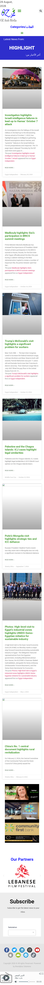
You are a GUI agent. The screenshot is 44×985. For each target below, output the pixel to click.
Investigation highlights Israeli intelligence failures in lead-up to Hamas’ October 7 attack (21, 120)
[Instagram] (29, 950)
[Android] (18, 955)
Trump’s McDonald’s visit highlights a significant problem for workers (19, 344)
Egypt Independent (25, 273)
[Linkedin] (22, 950)
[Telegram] (25, 955)
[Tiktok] (33, 955)
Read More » (9, 168)
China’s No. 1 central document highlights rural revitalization (19, 749)
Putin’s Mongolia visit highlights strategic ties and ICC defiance (21, 538)
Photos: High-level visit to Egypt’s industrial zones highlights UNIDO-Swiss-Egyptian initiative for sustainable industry (19, 633)
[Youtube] (37, 950)
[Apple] (10, 955)
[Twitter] (14, 950)
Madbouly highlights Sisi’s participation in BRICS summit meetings (20, 235)
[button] (19, 11)
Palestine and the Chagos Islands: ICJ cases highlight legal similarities (20, 449)
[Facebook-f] (6, 950)
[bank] (22, 841)
